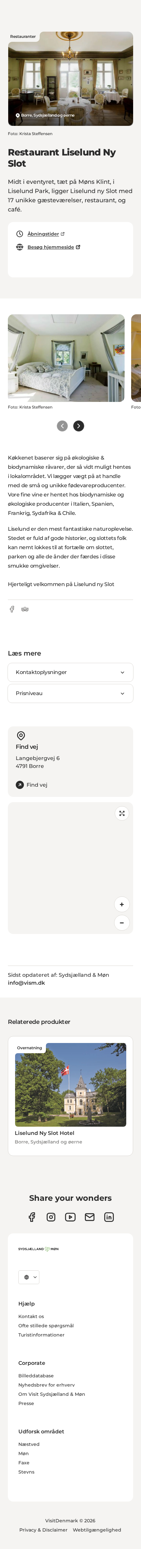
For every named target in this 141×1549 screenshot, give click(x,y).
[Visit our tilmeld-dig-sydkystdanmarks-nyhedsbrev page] (89, 1217)
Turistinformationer (41, 1335)
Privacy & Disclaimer (43, 1530)
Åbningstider (43, 234)
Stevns (26, 1472)
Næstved (29, 1444)
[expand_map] (122, 813)
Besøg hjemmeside (51, 247)
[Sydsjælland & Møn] (38, 1249)
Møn (23, 1453)
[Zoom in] (122, 904)
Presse (26, 1403)
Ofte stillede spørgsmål (46, 1326)
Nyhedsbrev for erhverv (46, 1385)
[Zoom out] (122, 923)
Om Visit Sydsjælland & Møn (51, 1394)
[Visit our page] (51, 1217)
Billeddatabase (36, 1376)
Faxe (24, 1463)
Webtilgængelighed (97, 1530)
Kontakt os (31, 1316)
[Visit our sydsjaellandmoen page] (31, 1217)
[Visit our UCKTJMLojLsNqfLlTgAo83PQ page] (70, 1217)
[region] (70, 868)
